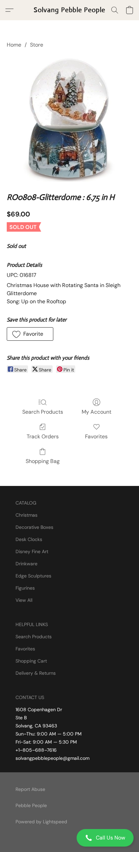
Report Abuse (30, 789)
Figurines (25, 588)
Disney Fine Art (32, 551)
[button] (69, 838)
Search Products (42, 411)
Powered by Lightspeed (41, 822)
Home (14, 44)
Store (36, 44)
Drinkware (26, 564)
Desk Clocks (29, 539)
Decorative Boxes (34, 527)
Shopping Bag (43, 461)
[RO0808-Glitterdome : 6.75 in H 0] (69, 119)
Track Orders (43, 436)
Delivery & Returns (36, 673)
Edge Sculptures (33, 576)
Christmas (26, 515)
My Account (96, 411)
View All (24, 600)
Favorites (96, 436)
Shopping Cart (31, 661)
